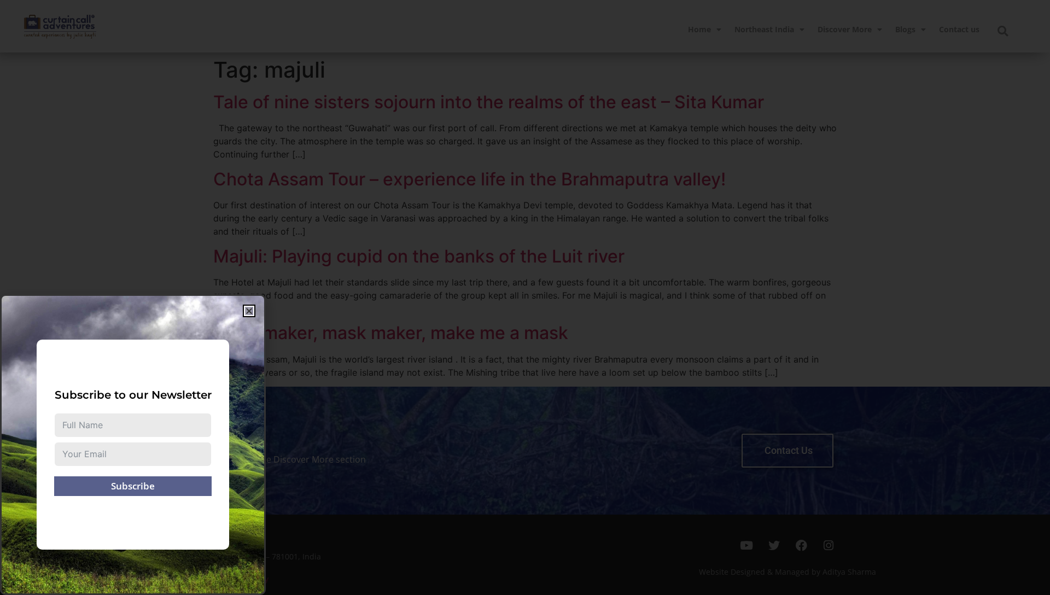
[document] (525, 297)
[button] (249, 311)
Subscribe (133, 486)
